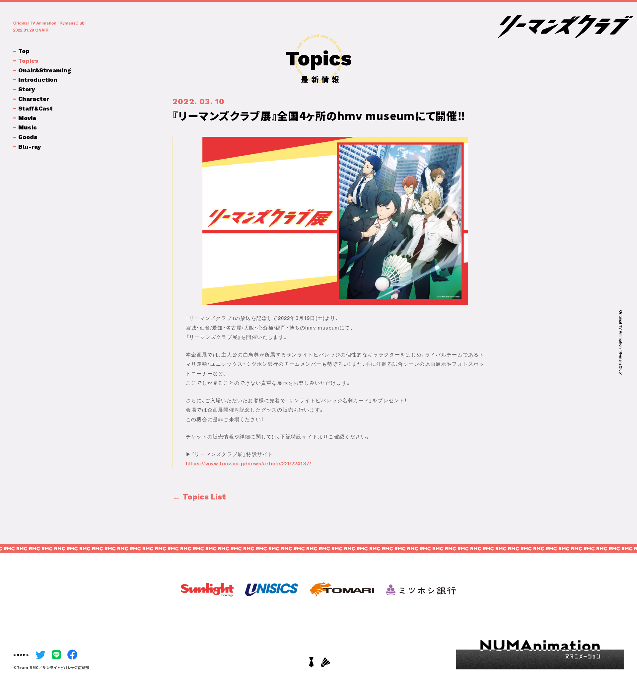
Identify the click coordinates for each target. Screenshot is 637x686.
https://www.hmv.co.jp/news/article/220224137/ (248, 463)
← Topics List (199, 496)
